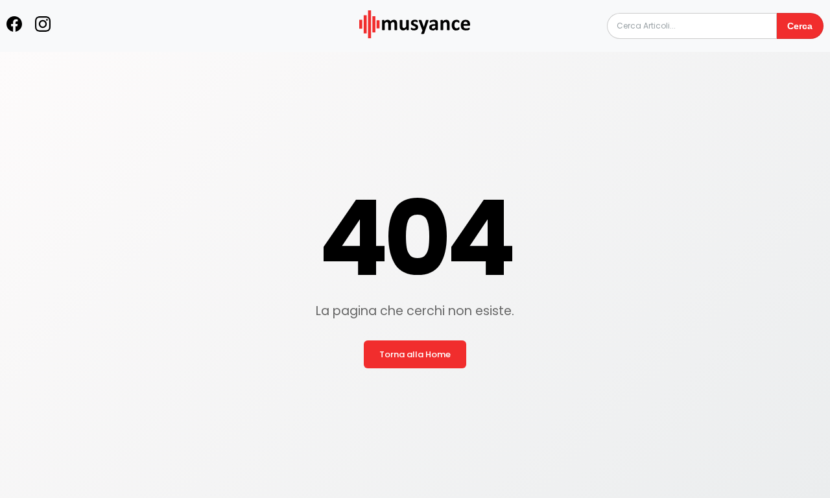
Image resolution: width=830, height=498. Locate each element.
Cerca (799, 26)
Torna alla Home (415, 354)
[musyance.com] (415, 47)
